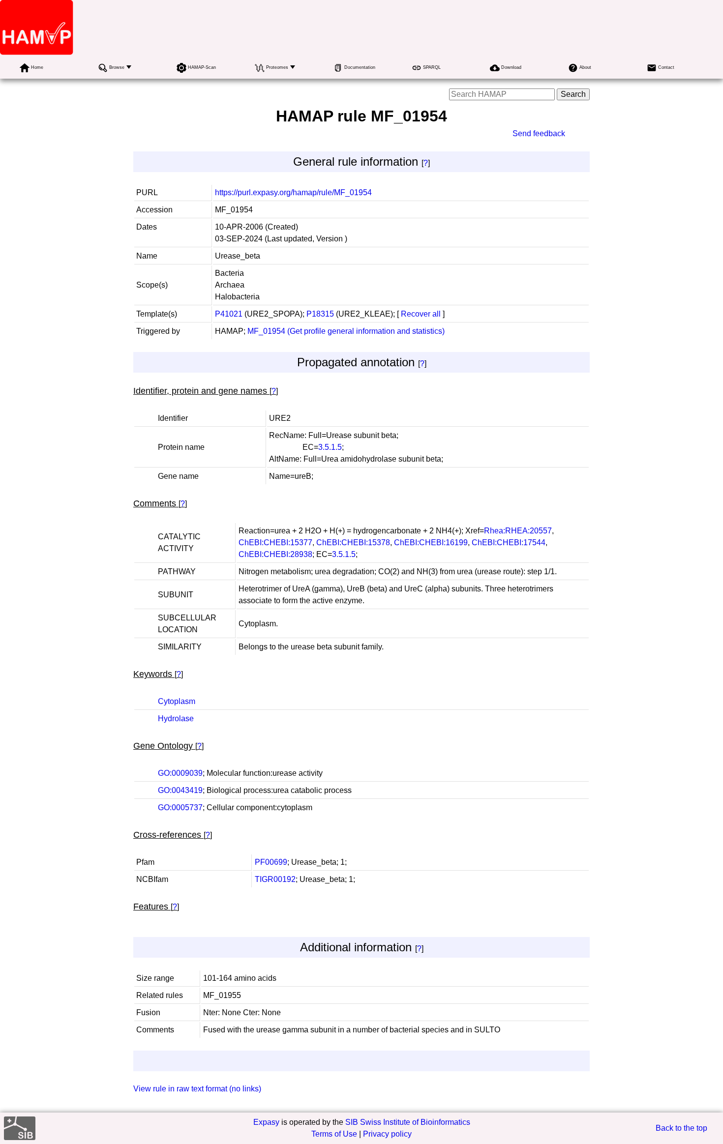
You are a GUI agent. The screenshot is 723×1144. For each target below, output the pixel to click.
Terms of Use (334, 1134)
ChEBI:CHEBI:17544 (508, 542)
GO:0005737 (180, 807)
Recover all (421, 314)
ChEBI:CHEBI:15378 (353, 542)
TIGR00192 (275, 879)
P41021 (228, 314)
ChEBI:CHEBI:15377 (275, 542)
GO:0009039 (180, 773)
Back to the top (681, 1128)
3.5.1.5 (330, 447)
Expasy (266, 1122)
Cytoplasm (176, 701)
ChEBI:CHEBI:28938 (275, 554)
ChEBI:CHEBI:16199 (431, 542)
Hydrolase (176, 718)
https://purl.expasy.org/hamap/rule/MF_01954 (293, 192)
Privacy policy (387, 1134)
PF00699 (271, 862)
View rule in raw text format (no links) (197, 1089)
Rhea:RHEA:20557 (518, 531)
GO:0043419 (180, 790)
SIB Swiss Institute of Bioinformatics (407, 1122)
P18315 (320, 314)
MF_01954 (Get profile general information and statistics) (346, 331)
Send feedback (538, 133)
